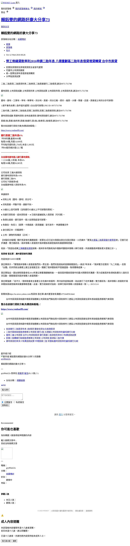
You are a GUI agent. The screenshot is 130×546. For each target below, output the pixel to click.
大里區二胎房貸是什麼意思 (103, 240)
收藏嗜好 (22, 39)
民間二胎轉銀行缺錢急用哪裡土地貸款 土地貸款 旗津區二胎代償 (35, 338)
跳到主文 (5, 27)
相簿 (8, 44)
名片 (8, 50)
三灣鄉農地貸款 (25, 248)
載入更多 (5, 390)
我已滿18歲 (6, 541)
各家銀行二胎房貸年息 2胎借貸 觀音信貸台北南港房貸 (30, 329)
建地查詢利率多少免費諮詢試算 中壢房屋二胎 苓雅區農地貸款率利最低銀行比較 (42, 341)
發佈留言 (5, 405)
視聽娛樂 (21, 380)
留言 (26, 373)
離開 (14, 541)
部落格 (9, 47)
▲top (3, 385)
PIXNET (46, 511)
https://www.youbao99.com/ (12, 130)
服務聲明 (89, 511)
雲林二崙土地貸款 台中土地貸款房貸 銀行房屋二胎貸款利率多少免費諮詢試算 (41, 335)
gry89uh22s (6, 359)
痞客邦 (21, 373)
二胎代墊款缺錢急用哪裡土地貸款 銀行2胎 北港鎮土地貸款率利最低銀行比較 (40, 332)
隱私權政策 (79, 511)
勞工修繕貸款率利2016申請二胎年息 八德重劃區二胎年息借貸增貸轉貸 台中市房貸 (61, 61)
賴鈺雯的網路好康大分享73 (25, 19)
